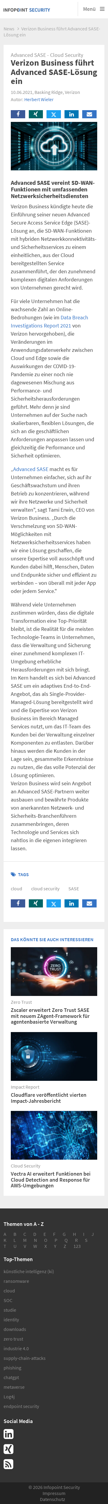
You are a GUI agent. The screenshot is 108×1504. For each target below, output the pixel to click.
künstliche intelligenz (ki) (29, 1271)
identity (11, 1319)
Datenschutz (52, 1499)
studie (10, 1310)
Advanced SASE (30, 469)
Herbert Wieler (39, 99)
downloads (15, 1329)
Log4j (9, 1397)
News (9, 29)
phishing (12, 1368)
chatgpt (11, 1377)
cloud (16, 888)
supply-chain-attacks (25, 1358)
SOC (8, 1300)
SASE (73, 888)
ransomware (16, 1281)
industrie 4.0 (16, 1348)
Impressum (54, 1493)
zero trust (13, 1339)
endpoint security (21, 1406)
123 (77, 1246)
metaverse (14, 1387)
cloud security (45, 888)
